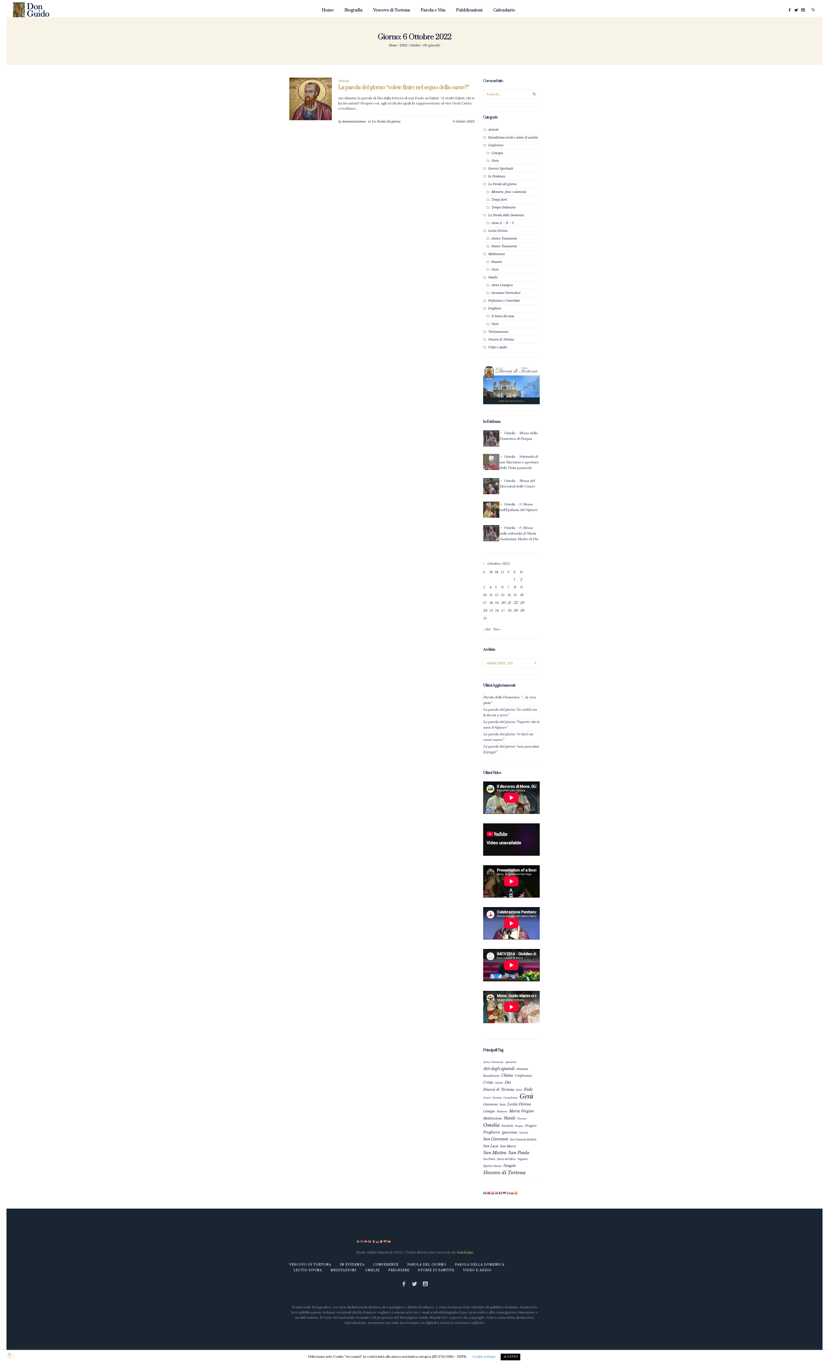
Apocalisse (510, 1062)
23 (522, 603)
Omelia (491, 1125)
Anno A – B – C (502, 223)
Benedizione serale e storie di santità (513, 137)
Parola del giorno (426, 1265)
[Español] (516, 1193)
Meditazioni (496, 254)
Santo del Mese (506, 1159)
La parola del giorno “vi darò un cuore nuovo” (508, 737)
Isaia (503, 1104)
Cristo (488, 1082)
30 (522, 610)
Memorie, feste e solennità (508, 192)
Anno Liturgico (502, 285)
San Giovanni (495, 1139)
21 (509, 603)
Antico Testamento (504, 238)
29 (516, 610)
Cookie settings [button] (483, 1357)
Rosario (496, 262)
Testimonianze (498, 332)
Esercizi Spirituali (500, 168)
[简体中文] (489, 1193)
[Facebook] (789, 10)
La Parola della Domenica (506, 215)
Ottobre (415, 45)
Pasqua (519, 1125)
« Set (486, 629)
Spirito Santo (492, 1166)
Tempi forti (499, 200)
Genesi (486, 1097)
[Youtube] (803, 10)
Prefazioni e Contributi (504, 301)
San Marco (508, 1146)
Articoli (493, 130)
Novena (521, 1118)
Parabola (507, 1125)
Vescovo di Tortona (501, 339)
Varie (495, 161)
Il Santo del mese (502, 316)
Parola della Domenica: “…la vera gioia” (509, 700)
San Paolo (518, 1153)
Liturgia (497, 153)
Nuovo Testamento (504, 246)
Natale (510, 1118)
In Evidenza (496, 176)
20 (503, 603)
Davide (499, 1082)
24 (485, 610)
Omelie (493, 277)
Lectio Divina (498, 231)
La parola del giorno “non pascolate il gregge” (511, 749)
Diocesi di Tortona (498, 1089)
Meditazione (492, 1118)
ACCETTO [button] (510, 1357)
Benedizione (491, 1076)
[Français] (501, 1193)
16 (521, 595)
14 (509, 595)
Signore (522, 1159)
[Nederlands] (493, 1193)
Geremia (497, 1097)
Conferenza (523, 1076)
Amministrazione (354, 121)
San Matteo (494, 1152)
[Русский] (512, 1193)
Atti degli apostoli (499, 1068)
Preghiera (491, 1132)
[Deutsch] (504, 1193)
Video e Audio (497, 347)
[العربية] (485, 1193)
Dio (508, 1082)
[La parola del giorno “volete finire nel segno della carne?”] (310, 99)
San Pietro (489, 1159)
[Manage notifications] (9, 1354)
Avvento (522, 1069)
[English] (497, 1193)
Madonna (502, 1111)
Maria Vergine (521, 1111)
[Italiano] (508, 1193)
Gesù (526, 1096)
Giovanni (490, 1104)
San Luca (490, 1146)
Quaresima (509, 1132)
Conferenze (495, 145)
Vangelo (509, 1166)
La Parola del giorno (386, 121)
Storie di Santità (436, 1270)
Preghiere (494, 308)
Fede (528, 1089)
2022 (403, 45)
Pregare (531, 1126)
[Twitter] (796, 10)
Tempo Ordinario (503, 207)
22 (515, 603)
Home (393, 45)
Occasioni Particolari (505, 293)
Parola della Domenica (480, 1265)
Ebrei (519, 1089)
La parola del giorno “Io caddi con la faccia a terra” (510, 712)
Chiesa (507, 1075)
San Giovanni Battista (523, 1139)
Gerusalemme (510, 1097)
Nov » (497, 629)
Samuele (523, 1132)
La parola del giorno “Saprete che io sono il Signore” (511, 725)
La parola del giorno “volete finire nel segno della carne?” (403, 87)
